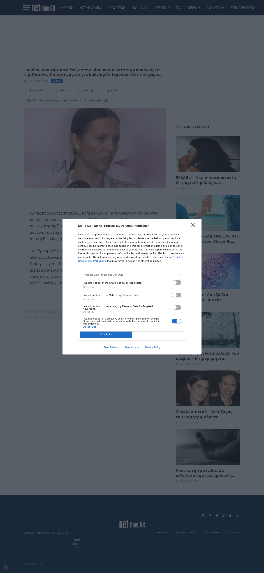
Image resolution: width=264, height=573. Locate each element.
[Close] (194, 226)
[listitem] (132, 275)
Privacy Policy (152, 347)
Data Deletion (111, 347)
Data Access (132, 347)
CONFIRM (106, 334)
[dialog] (132, 286)
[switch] (176, 282)
